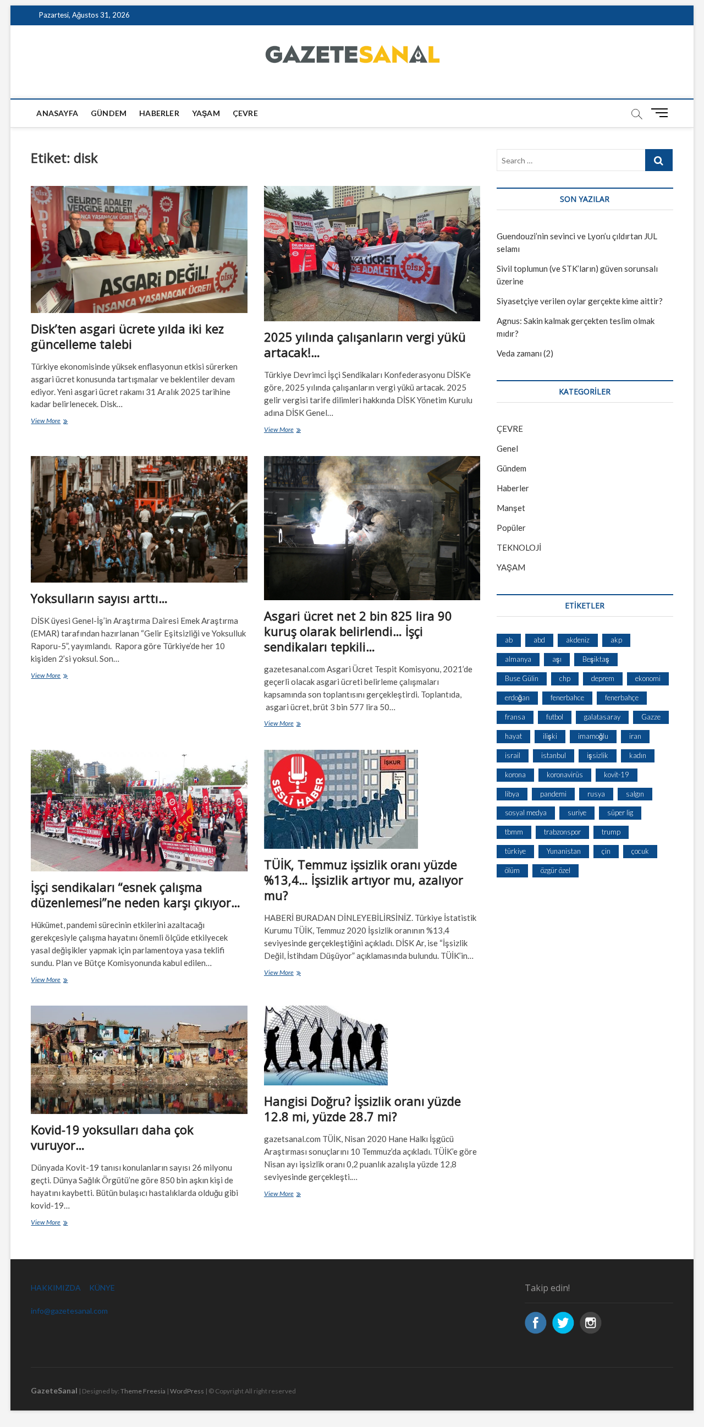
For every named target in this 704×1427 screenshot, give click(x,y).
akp (616, 639)
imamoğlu (593, 736)
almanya (518, 659)
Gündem (109, 113)
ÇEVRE (245, 113)
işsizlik (597, 755)
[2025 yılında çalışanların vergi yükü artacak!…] (372, 253)
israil (512, 755)
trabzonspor (562, 831)
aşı (557, 659)
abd (539, 639)
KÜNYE (102, 1287)
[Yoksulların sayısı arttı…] (139, 519)
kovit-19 (616, 774)
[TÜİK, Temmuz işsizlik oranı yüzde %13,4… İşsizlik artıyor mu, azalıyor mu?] (372, 799)
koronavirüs (565, 774)
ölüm (512, 870)
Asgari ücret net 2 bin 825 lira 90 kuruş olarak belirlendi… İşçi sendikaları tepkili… (358, 631)
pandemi (553, 793)
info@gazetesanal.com (69, 1310)
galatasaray (602, 716)
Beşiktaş (595, 659)
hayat (513, 736)
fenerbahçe (622, 697)
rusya (596, 793)
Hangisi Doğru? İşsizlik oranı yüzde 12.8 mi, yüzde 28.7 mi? (362, 1108)
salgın (635, 793)
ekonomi (648, 678)
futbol (554, 716)
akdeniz (578, 639)
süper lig (620, 812)
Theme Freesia (143, 1391)
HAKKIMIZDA (56, 1287)
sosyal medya (526, 812)
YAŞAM (511, 567)
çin (606, 851)
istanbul (553, 755)
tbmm (514, 831)
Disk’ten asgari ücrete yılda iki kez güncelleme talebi (127, 336)
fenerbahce (567, 697)
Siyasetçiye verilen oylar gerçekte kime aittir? (580, 301)
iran (635, 736)
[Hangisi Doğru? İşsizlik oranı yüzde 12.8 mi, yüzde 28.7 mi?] (372, 1045)
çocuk (640, 851)
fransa (515, 716)
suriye (577, 812)
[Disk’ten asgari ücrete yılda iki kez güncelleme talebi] (139, 249)
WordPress (187, 1391)
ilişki (550, 736)
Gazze (651, 716)
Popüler (511, 528)
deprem (602, 678)
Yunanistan (564, 851)
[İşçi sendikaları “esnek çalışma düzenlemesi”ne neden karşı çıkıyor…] (139, 810)
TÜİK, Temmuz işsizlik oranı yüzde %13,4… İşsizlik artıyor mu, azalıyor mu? (363, 879)
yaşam (206, 113)
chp (564, 678)
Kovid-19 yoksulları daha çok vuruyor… (112, 1137)
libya (512, 793)
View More (61, 421)
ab (509, 639)
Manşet (511, 508)
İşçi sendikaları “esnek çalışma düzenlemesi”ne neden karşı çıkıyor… (135, 894)
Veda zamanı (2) (525, 353)
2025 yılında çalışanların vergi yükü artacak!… (365, 344)
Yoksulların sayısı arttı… (99, 598)
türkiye (515, 851)
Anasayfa (57, 113)
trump (611, 831)
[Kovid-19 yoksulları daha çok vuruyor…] (139, 1060)
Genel (507, 448)
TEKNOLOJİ (519, 547)
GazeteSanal (54, 1390)
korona (515, 774)
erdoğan (517, 697)
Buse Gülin (521, 678)
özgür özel (555, 870)
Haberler (159, 113)
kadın (637, 755)
